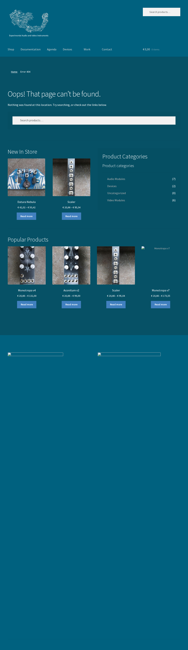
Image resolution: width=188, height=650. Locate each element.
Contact (107, 49)
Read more (26, 216)
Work (87, 49)
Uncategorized (116, 193)
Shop (11, 49)
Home (14, 71)
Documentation (31, 49)
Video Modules (116, 200)
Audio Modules (116, 179)
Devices (67, 49)
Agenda (51, 49)
